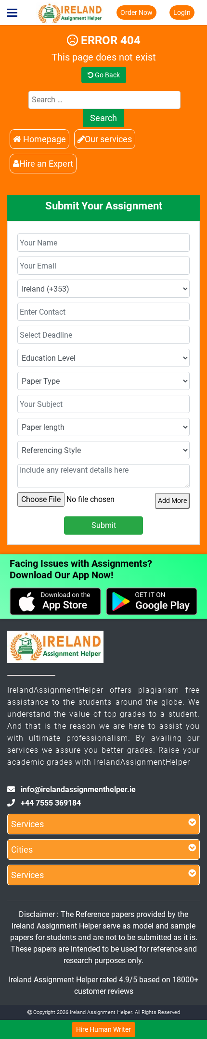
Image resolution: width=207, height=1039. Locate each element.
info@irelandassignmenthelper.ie (78, 789)
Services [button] (27, 824)
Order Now (136, 12)
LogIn (182, 12)
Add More (172, 500)
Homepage (43, 139)
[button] (12, 12)
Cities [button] (22, 849)
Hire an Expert (46, 164)
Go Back (106, 75)
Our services (108, 139)
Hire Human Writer (103, 1029)
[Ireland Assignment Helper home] (70, 12)
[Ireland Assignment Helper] (55, 648)
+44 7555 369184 (51, 802)
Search (103, 118)
